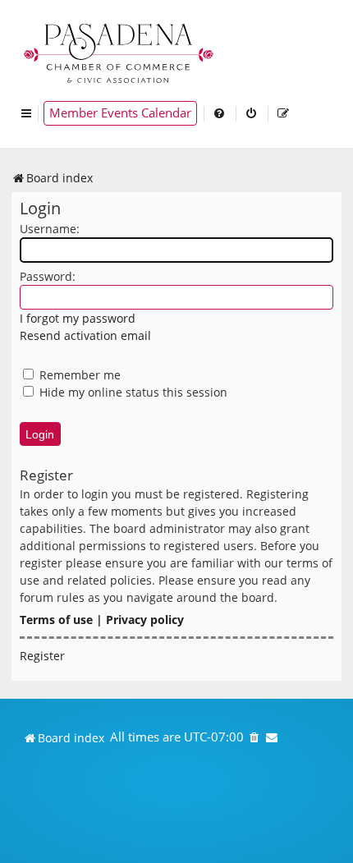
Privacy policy (145, 619)
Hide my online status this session (131, 392)
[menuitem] (220, 113)
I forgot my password (77, 318)
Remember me (78, 375)
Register (42, 655)
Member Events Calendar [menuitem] (120, 113)
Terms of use (56, 619)
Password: (48, 276)
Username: (50, 228)
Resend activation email (85, 335)
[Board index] (120, 51)
